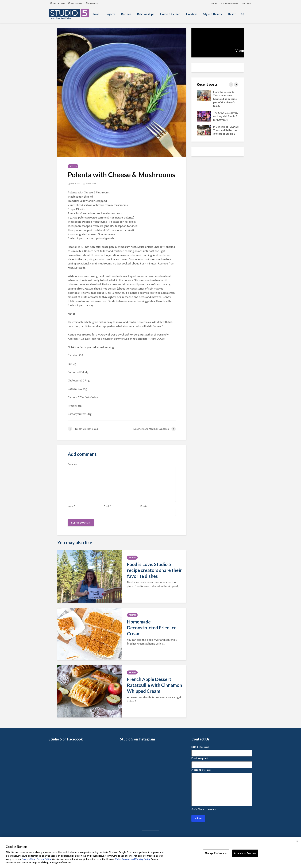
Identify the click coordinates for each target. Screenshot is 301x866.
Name (71, 506)
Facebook (76, 3)
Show (95, 14)
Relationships (145, 14)
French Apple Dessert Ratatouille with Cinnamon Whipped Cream (154, 685)
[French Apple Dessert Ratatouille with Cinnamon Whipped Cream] (89, 691)
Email (107, 506)
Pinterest (94, 3)
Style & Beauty (212, 14)
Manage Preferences (216, 853)
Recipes (126, 14)
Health (232, 14)
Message (201, 769)
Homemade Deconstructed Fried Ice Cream (151, 627)
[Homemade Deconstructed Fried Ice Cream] (89, 633)
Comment (72, 464)
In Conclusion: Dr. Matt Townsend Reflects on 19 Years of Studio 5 (225, 130)
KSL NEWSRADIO (229, 3)
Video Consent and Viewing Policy (132, 859)
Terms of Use (28, 859)
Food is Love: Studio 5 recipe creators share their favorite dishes (154, 570)
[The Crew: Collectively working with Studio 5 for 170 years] (204, 116)
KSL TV (213, 3)
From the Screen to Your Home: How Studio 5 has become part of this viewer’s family (225, 98)
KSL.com (246, 3)
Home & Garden (170, 14)
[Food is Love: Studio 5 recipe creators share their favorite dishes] (89, 576)
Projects (110, 14)
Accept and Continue (245, 853)
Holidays (191, 14)
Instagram (58, 3)
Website (143, 506)
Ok (297, 841)
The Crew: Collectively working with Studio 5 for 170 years (225, 116)
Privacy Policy (44, 859)
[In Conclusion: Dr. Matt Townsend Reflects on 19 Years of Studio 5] (204, 129)
